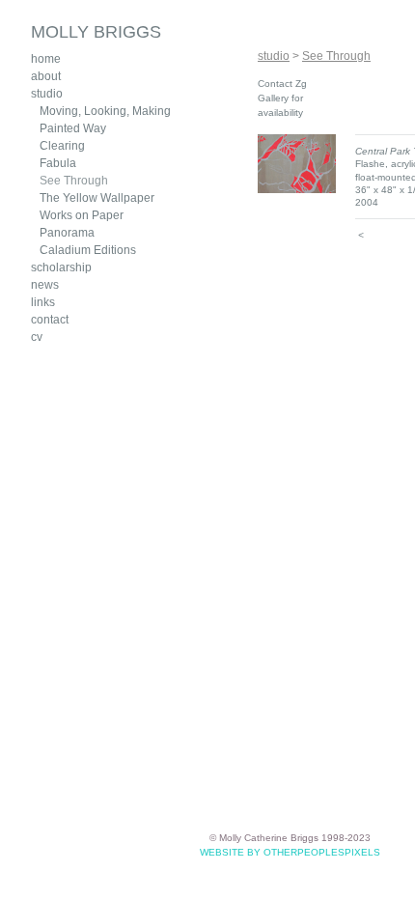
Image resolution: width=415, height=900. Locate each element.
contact (50, 319)
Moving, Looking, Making (103, 110)
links (42, 301)
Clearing (62, 145)
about (46, 76)
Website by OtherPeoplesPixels (290, 852)
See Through (74, 180)
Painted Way (74, 128)
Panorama (67, 232)
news (45, 284)
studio (46, 93)
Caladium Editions (87, 249)
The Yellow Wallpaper (98, 197)
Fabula (58, 162)
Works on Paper (81, 215)
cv (36, 336)
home (46, 58)
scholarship (60, 267)
